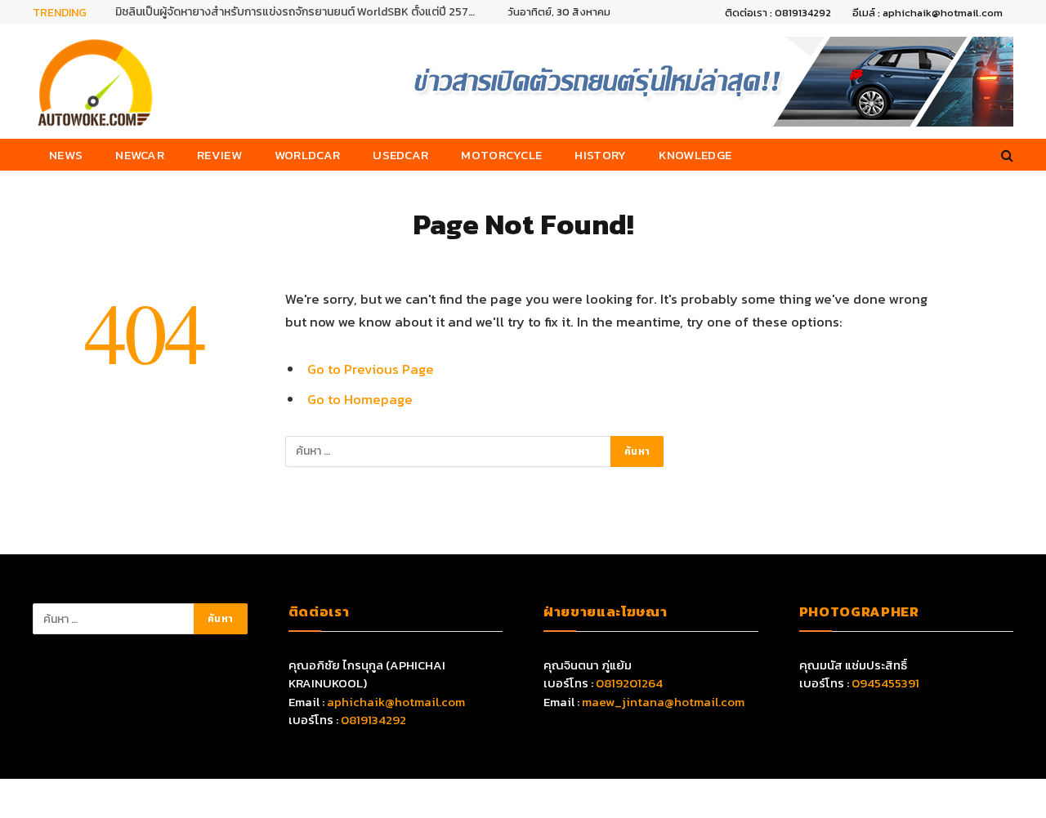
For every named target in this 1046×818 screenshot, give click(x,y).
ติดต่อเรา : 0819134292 (778, 12)
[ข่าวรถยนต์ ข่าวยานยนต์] (96, 81)
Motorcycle (501, 154)
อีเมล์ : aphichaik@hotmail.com (927, 12)
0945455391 (885, 683)
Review (219, 154)
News (66, 154)
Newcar (139, 154)
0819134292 (373, 719)
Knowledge (695, 154)
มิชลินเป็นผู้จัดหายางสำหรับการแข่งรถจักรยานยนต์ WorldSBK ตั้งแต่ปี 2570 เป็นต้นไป (299, 12)
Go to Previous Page (370, 369)
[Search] (1005, 155)
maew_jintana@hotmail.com (663, 701)
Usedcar (400, 154)
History (600, 154)
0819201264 (629, 683)
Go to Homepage (360, 399)
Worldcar (307, 154)
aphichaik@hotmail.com (396, 701)
